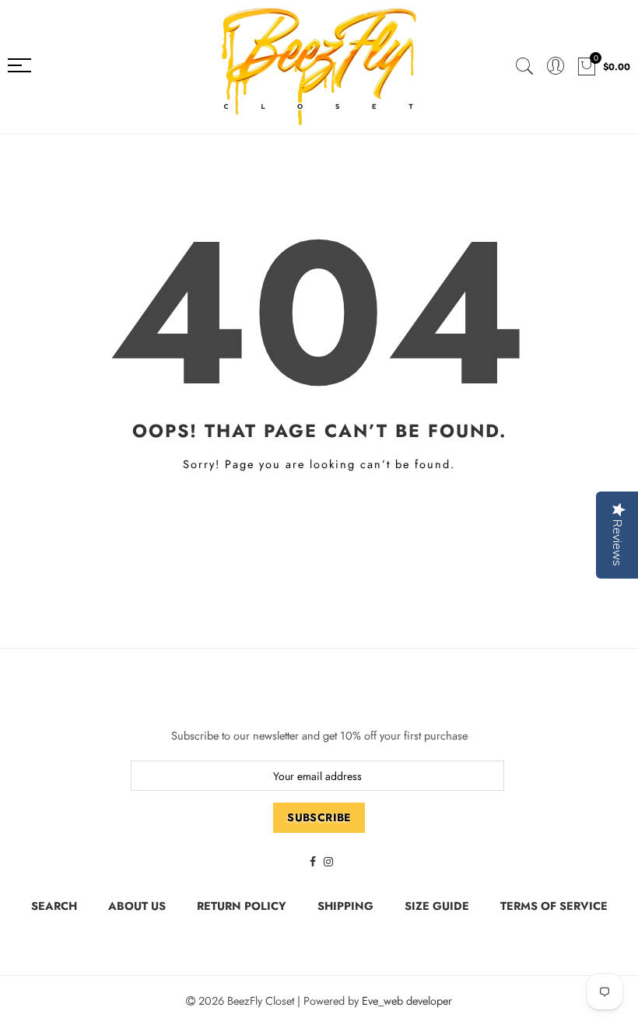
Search (54, 905)
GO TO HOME (319, 517)
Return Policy (241, 905)
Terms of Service (554, 905)
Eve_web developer (407, 1000)
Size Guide (437, 905)
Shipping (345, 905)
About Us (137, 905)
